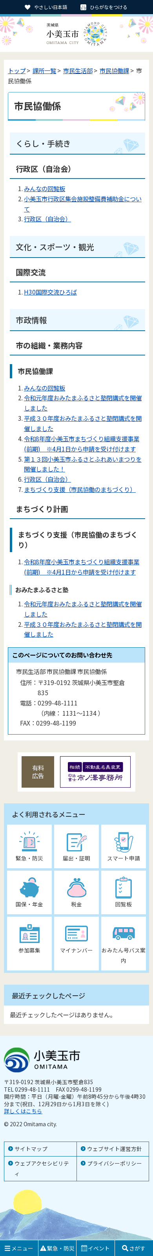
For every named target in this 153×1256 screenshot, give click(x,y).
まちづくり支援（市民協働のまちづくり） (80, 489)
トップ (17, 70)
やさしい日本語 (50, 7)
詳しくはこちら (23, 1111)
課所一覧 (44, 70)
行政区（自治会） (47, 218)
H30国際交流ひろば (50, 291)
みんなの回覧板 (44, 188)
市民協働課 (114, 70)
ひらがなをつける (109, 7)
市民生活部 (78, 70)
